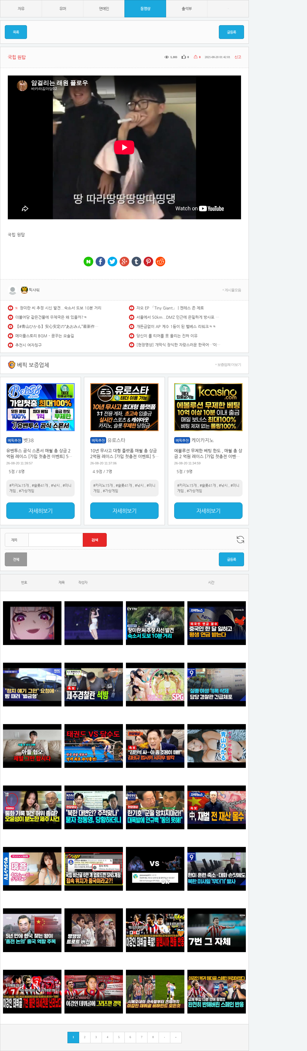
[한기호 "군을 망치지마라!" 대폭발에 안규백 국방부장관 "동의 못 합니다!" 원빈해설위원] (155, 807)
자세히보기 (40, 511)
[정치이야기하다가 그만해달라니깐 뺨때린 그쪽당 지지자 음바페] (32, 685)
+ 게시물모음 (231, 290)
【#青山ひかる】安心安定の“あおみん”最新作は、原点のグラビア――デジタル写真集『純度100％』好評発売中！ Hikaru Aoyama (57, 326)
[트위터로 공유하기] (112, 262)
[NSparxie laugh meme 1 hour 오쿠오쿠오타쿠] (32, 623)
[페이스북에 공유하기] (100, 262)
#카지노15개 (19, 485)
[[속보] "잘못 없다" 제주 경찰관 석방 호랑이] (93, 685)
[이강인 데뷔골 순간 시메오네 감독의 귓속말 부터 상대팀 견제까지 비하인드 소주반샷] (155, 992)
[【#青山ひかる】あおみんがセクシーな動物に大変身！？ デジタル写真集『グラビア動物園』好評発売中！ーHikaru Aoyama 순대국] (216, 746)
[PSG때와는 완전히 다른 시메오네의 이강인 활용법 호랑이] (216, 930)
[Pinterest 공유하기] (148, 262)
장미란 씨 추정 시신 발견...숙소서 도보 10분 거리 (60, 308)
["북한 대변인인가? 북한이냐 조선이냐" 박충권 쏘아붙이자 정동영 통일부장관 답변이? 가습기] (93, 807)
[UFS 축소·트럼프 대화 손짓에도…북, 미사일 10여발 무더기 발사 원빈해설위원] (216, 869)
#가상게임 (26, 491)
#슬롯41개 (40, 485)
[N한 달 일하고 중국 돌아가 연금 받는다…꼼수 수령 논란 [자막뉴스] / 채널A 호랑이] (216, 623)
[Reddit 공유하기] (160, 262)
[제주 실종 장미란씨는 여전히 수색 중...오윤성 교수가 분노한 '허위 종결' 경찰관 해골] (32, 807)
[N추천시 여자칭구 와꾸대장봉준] (93, 623)
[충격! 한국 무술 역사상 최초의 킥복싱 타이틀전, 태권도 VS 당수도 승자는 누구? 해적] (93, 746)
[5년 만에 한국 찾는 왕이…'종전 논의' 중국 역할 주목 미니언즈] (32, 930)
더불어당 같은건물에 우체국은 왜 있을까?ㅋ (51, 317)
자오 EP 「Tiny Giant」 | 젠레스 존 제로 (170, 308)
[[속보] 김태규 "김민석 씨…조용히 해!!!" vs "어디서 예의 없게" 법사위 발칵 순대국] (155, 746)
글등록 (231, 32)
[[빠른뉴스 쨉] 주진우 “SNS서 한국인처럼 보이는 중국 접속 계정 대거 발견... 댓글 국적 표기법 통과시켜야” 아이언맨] (93, 869)
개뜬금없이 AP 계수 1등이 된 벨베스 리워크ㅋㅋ (176, 326)
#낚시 (55, 485)
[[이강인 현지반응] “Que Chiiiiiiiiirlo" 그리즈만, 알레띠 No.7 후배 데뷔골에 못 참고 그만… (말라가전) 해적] (93, 992)
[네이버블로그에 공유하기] (88, 262)
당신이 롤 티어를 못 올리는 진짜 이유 (167, 335)
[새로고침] (240, 539)
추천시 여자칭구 (28, 345)
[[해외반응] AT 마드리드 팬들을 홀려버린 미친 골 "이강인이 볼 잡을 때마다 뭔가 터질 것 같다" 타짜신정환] (216, 992)
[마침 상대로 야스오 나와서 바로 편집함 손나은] (155, 869)
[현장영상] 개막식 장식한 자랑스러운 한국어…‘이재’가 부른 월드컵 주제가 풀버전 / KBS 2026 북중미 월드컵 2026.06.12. (178, 344)
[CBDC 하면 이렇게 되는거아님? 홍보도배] (216, 807)
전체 (16, 559)
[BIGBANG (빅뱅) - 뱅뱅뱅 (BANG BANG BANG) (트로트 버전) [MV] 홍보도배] (93, 930)
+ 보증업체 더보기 (228, 365)
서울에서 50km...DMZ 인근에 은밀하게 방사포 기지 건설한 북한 (178, 317)
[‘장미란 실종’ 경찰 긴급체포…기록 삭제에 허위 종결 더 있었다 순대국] (216, 685)
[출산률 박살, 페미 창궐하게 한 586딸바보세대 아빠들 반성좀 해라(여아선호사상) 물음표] (32, 746)
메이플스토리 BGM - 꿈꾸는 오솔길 (44, 335)
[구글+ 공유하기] (124, 262)
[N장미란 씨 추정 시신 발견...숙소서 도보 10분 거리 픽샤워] (155, 623)
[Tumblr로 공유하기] (136, 262)
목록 (16, 32)
